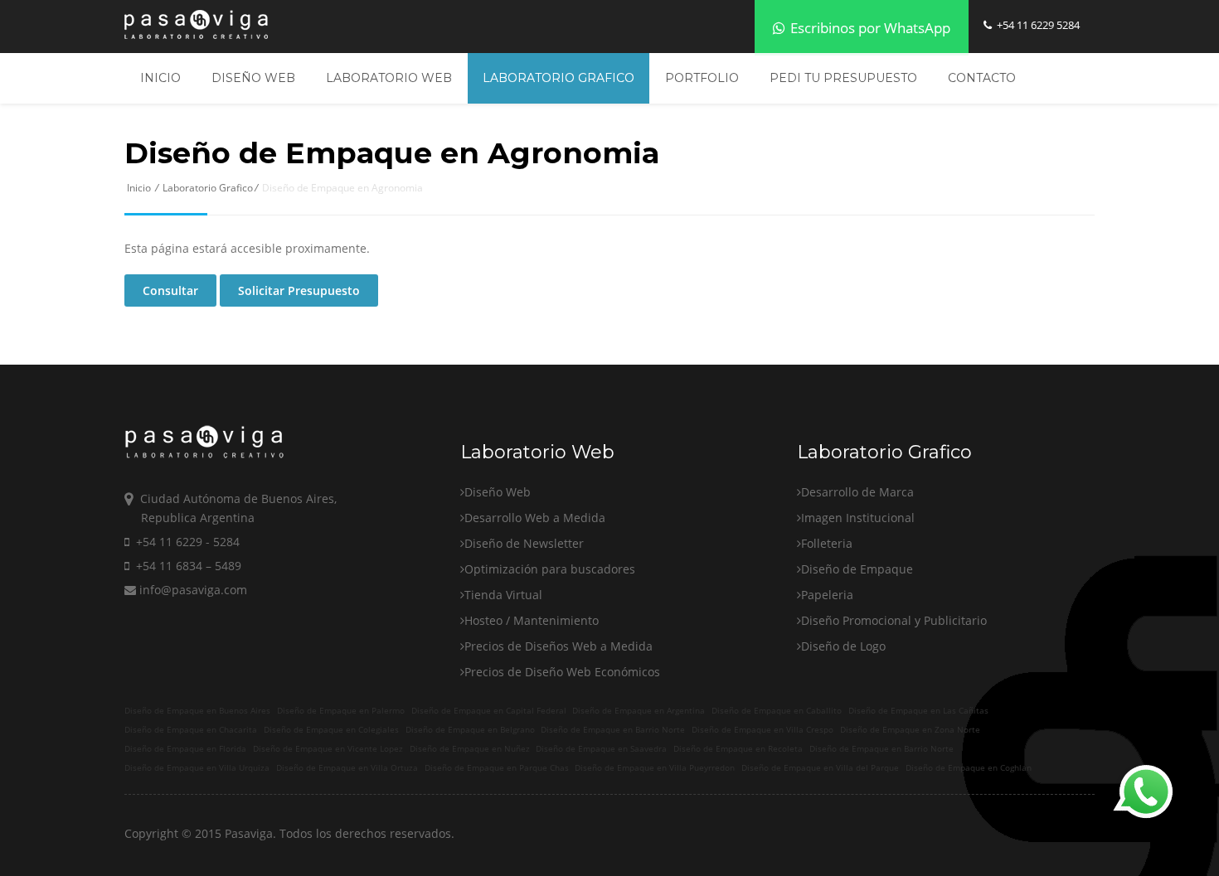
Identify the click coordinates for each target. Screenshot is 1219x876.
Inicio (160, 77)
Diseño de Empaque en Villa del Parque (820, 767)
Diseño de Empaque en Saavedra (601, 748)
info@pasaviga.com (191, 590)
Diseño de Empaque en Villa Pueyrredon (655, 767)
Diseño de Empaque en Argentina (638, 710)
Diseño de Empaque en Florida (185, 748)
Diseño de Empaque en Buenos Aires (197, 710)
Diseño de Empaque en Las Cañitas (918, 710)
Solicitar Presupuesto (299, 290)
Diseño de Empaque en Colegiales (331, 729)
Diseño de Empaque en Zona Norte (910, 729)
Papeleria (827, 595)
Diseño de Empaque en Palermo (341, 710)
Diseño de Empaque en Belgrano (470, 729)
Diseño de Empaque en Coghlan (969, 767)
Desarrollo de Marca (857, 492)
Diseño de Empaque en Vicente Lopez (328, 748)
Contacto (982, 77)
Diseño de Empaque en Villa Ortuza (347, 767)
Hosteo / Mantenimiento (531, 620)
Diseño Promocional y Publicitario (894, 620)
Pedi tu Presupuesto (843, 77)
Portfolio (702, 77)
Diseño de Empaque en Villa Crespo (762, 729)
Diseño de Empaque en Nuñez (470, 748)
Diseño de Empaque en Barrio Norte (613, 729)
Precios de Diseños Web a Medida (558, 646)
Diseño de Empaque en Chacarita (190, 729)
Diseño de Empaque (857, 569)
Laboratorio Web (389, 77)
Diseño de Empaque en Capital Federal (488, 710)
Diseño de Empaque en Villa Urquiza (197, 767)
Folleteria (826, 543)
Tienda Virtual (503, 595)
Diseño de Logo (843, 646)
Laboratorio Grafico (558, 77)
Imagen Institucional (858, 517)
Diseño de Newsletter (524, 543)
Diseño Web (253, 77)
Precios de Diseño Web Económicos (562, 672)
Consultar (170, 290)
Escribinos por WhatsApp (868, 27)
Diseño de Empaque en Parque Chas (497, 767)
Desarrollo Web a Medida (534, 517)
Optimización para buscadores (549, 569)
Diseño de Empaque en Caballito (776, 710)
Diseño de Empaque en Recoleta (738, 748)
